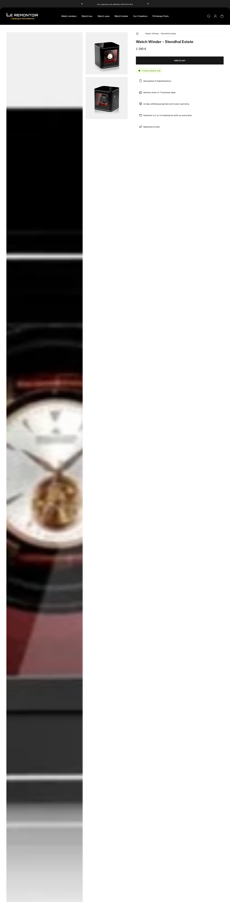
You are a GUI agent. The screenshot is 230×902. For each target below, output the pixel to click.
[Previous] (82, 3)
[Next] (148, 3)
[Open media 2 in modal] (107, 53)
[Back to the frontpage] (137, 33)
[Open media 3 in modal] (107, 98)
